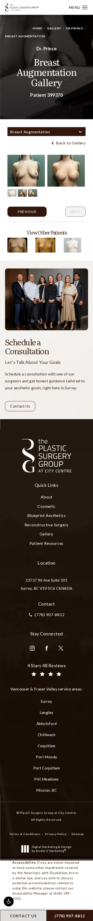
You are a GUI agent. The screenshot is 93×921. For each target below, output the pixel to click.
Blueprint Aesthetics (46, 515)
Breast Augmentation (25, 36)
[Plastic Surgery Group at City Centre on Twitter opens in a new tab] (61, 648)
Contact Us (20, 406)
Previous (27, 212)
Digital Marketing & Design (51, 849)
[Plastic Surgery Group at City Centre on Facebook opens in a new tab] (47, 648)
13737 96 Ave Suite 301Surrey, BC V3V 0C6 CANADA (46, 584)
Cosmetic (46, 506)
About (47, 496)
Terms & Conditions (24, 834)
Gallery (54, 28)
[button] (9, 901)
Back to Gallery (70, 143)
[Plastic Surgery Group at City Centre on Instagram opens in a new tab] (32, 648)
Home (37, 28)
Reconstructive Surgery (47, 524)
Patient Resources (47, 543)
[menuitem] (32, 648)
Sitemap (77, 834)
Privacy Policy (56, 834)
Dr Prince (74, 28)
